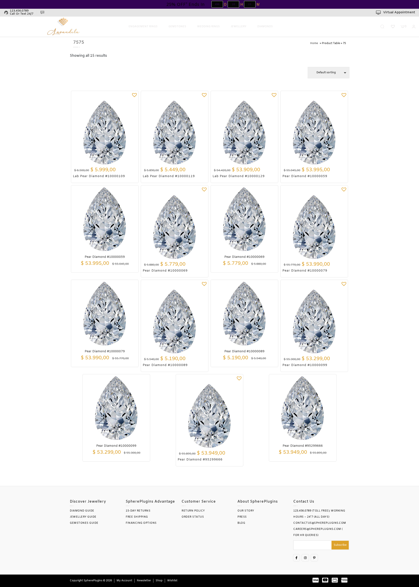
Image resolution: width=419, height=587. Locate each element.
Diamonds (265, 26)
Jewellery (238, 26)
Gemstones (177, 26)
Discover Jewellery (88, 501)
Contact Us (303, 501)
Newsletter (144, 580)
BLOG (241, 523)
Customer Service (199, 501)
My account (124, 580)
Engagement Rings (143, 26)
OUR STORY (245, 511)
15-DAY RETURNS (138, 511)
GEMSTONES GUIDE (84, 523)
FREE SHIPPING (137, 517)
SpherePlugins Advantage (150, 501)
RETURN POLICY (193, 511)
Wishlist (172, 580)
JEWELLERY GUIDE (83, 517)
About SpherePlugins (257, 501)
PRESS (242, 517)
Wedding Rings (208, 26)
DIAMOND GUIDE (82, 511)
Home (314, 43)
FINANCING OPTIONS (141, 523)
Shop (159, 580)
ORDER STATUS (193, 517)
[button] (134, 95)
